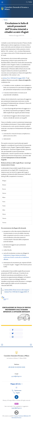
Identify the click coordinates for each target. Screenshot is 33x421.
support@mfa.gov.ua (17, 408)
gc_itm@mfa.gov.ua (16, 376)
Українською (17, 390)
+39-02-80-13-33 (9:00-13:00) (16, 367)
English (18, 392)
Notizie (5, 19)
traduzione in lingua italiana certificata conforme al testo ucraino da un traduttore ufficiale (16, 257)
